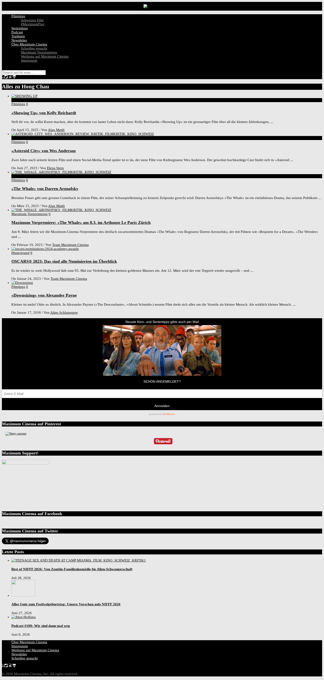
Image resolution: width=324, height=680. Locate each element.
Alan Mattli (56, 130)
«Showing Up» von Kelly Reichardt (43, 112)
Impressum (29, 60)
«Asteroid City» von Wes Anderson (43, 150)
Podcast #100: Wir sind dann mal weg (40, 626)
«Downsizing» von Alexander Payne (44, 295)
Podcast (17, 32)
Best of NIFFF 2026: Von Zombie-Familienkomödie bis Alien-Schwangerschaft (71, 569)
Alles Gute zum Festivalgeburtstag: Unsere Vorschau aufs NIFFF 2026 (65, 604)
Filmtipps (18, 16)
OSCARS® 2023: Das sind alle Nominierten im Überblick (64, 261)
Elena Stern (55, 168)
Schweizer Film (32, 20)
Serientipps (19, 28)
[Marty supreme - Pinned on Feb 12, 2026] (15, 433)
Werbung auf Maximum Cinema (45, 56)
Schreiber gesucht (34, 48)
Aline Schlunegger (64, 312)
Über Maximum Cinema (29, 44)
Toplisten (18, 36)
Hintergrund (20, 253)
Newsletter (19, 40)
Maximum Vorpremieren (39, 52)
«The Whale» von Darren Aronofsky (44, 188)
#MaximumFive (32, 24)
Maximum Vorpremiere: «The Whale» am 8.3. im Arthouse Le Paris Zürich (81, 222)
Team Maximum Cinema (70, 245)
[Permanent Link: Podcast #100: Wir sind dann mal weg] (23, 617)
